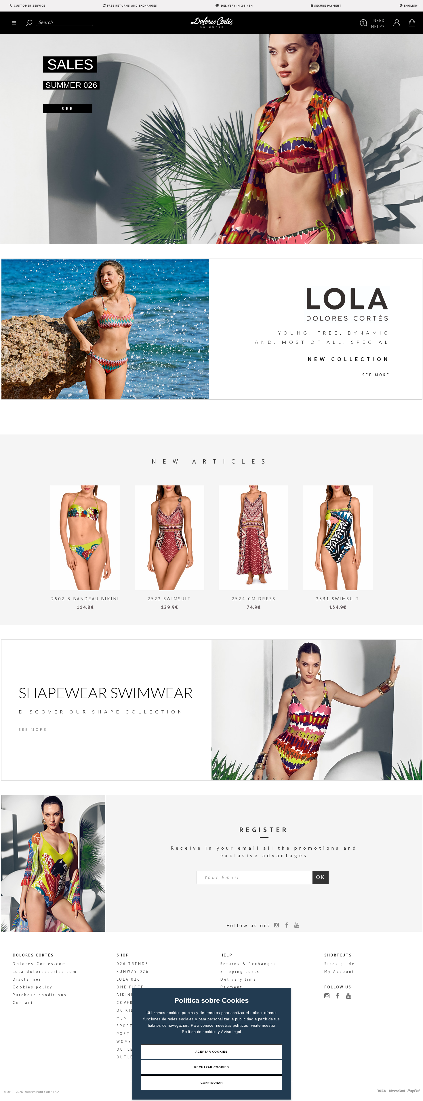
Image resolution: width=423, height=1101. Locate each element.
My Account (339, 971)
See (68, 108)
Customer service (29, 5)
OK (320, 877)
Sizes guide (339, 963)
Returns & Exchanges (248, 963)
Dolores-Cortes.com (40, 963)
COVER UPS (131, 1002)
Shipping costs (240, 971)
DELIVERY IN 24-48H (236, 5)
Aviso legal (231, 1032)
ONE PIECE (130, 987)
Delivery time (238, 979)
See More (376, 375)
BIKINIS (126, 994)
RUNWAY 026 (133, 971)
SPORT (125, 1026)
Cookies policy (33, 987)
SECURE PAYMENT (328, 5)
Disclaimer (27, 979)
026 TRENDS (133, 963)
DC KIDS (127, 1010)
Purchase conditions (40, 994)
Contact (23, 1002)
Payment (231, 987)
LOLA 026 (128, 979)
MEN (122, 1018)
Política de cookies (200, 1032)
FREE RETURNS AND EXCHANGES (132, 5)
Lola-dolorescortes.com (45, 971)
